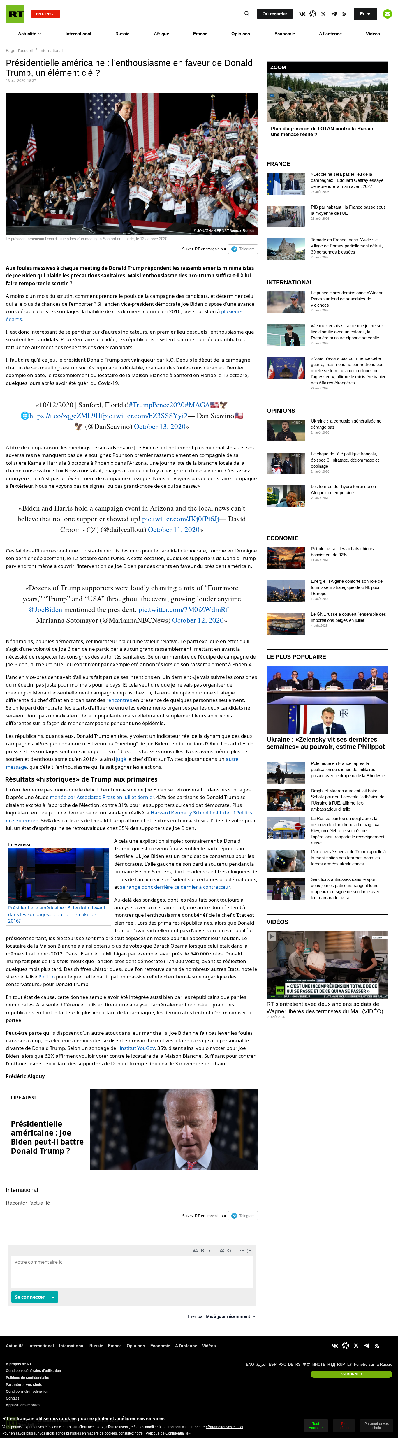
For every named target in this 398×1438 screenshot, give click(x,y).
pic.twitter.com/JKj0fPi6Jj (180, 518)
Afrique (161, 33)
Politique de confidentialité (27, 1378)
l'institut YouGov (136, 1048)
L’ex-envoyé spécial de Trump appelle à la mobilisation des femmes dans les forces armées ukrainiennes (348, 857)
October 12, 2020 (198, 620)
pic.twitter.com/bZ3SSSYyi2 (145, 415)
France (200, 33)
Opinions (240, 33)
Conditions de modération (27, 1391)
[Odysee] (313, 14)
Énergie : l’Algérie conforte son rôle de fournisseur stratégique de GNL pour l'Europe (347, 587)
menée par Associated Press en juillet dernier (102, 797)
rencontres (119, 700)
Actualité (27, 33)
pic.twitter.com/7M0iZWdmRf (183, 609)
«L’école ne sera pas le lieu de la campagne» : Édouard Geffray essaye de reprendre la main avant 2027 (347, 180)
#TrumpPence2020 (157, 404)
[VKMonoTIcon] (302, 14)
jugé (121, 759)
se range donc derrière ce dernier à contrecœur (175, 886)
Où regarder (275, 13)
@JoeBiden (45, 609)
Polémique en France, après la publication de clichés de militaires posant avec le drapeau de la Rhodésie (348, 769)
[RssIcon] (344, 14)
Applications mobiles (23, 1405)
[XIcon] (323, 14)
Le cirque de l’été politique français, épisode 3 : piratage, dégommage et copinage (345, 460)
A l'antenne (330, 33)
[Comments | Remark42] (132, 1284)
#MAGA (197, 404)
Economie (284, 33)
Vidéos (373, 33)
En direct (45, 14)
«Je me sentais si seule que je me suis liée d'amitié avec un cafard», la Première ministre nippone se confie (348, 331)
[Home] (15, 14)
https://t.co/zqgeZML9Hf (66, 415)
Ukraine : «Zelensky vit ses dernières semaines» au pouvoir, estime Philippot (326, 743)
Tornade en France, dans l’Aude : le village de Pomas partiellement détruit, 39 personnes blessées (347, 245)
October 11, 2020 (174, 529)
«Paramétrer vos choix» (224, 1427)
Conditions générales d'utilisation (33, 1371)
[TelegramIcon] (334, 14)
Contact (12, 1398)
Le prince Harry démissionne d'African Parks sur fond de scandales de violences (347, 298)
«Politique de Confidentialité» (167, 1433)
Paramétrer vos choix (24, 1385)
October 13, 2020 (160, 426)
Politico (46, 976)
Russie (122, 33)
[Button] (387, 14)
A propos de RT (18, 1364)
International (78, 33)
